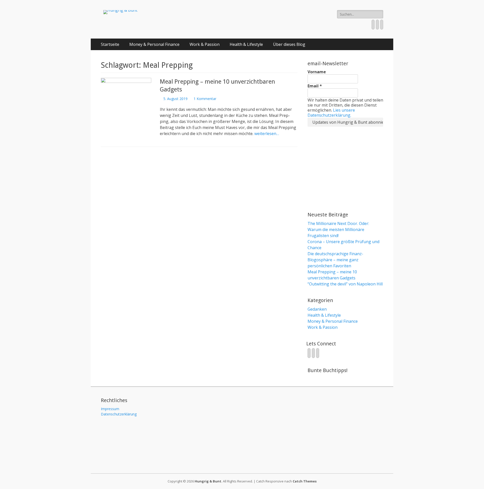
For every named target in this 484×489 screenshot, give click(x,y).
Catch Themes (305, 481)
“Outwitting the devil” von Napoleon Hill (345, 284)
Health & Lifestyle (246, 44)
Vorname (317, 71)
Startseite (110, 44)
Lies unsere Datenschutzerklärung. (331, 112)
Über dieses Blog (289, 44)
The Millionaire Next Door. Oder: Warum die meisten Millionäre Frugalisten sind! (338, 229)
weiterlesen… (266, 133)
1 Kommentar (205, 98)
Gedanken (317, 309)
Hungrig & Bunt (208, 481)
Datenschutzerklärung (119, 414)
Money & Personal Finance (154, 44)
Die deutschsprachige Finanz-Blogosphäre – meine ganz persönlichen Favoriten (335, 260)
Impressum (110, 408)
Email (315, 85)
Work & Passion (205, 44)
